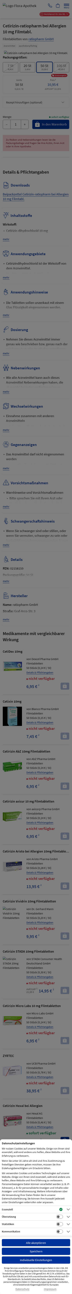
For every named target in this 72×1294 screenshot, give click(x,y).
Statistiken (8, 1224)
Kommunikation (11, 1231)
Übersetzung (9, 1216)
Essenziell (7, 1209)
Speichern (36, 1251)
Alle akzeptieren (36, 1243)
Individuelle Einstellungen (36, 1260)
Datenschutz (22, 1289)
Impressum (50, 1289)
